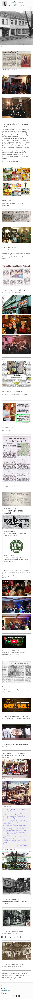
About (3, 988)
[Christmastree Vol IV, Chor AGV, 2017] (16, 84)
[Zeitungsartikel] (16, 275)
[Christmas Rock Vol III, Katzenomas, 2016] (16, 235)
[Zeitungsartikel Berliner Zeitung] (16, 459)
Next (30, 28)
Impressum (5, 993)
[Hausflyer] (16, 174)
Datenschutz (5, 991)
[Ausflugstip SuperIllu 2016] (16, 412)
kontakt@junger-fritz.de (16, 6)
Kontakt (3, 986)
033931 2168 (16, 4)
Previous (2, 28)
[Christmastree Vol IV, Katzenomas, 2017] (16, 107)
